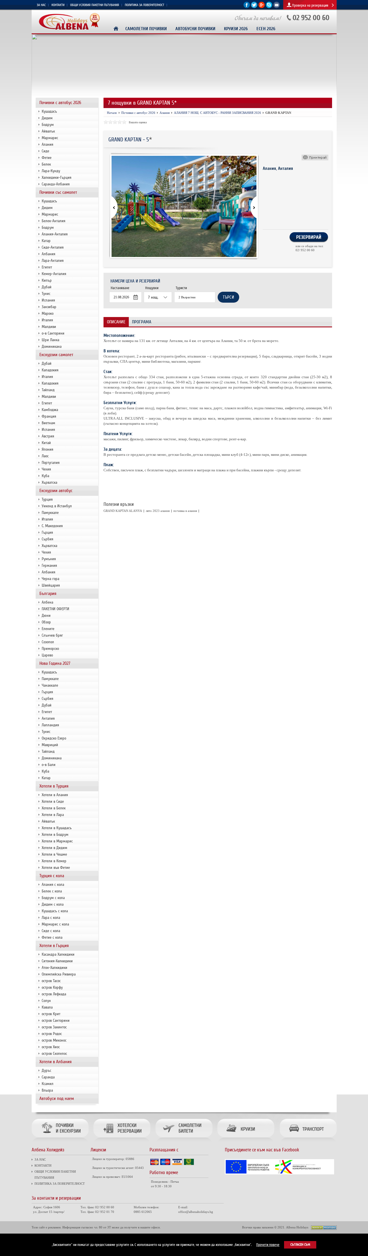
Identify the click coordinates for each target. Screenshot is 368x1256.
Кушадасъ (49, 111)
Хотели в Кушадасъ (57, 828)
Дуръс (46, 1070)
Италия (47, 320)
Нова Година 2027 (54, 663)
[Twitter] (254, 7)
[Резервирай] (308, 241)
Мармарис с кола (55, 924)
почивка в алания (185, 510)
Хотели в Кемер (54, 861)
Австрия (48, 436)
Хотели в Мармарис (57, 841)
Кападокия (50, 370)
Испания (48, 300)
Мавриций (50, 745)
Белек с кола (52, 891)
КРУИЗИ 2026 (236, 28)
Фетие (46, 157)
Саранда (48, 1077)
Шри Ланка (50, 340)
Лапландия (50, 725)
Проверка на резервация (310, 5)
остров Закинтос (54, 1027)
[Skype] (269, 7)
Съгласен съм (300, 1244)
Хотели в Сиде (53, 801)
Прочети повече (267, 1244)
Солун (46, 1000)
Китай (46, 443)
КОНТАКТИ (57, 5)
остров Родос (52, 1034)
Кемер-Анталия (54, 274)
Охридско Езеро (54, 738)
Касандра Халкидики (58, 954)
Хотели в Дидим (54, 848)
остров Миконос (54, 1040)
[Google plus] (261, 7)
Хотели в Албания (55, 1062)
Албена (47, 602)
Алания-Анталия (55, 234)
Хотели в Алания (55, 795)
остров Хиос (51, 1047)
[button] (250, 208)
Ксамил (47, 1084)
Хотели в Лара (53, 815)
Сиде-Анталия (53, 247)
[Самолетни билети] (183, 1142)
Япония (47, 449)
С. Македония (52, 526)
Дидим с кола (53, 904)
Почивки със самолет (58, 192)
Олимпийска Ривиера (59, 974)
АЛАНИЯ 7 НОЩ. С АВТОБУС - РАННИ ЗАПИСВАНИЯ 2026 (217, 112)
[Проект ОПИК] (279, 1173)
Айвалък (48, 131)
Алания (47, 144)
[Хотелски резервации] (121, 1142)
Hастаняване (120, 288)
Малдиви (49, 326)
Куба (45, 476)
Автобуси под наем (56, 1098)
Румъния (49, 559)
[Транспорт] (307, 1142)
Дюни (46, 615)
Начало (112, 112)
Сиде (45, 151)
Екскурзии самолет (56, 355)
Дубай (46, 287)
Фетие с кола (52, 937)
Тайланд (48, 390)
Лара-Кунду (51, 171)
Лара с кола (51, 917)
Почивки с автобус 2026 (60, 102)
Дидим (47, 118)
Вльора (47, 1090)
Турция (47, 499)
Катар (46, 241)
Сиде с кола (51, 931)
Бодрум (48, 124)
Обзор (46, 622)
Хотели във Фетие (56, 867)
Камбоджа (50, 410)
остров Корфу (52, 987)
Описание (116, 322)
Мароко (47, 313)
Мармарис (50, 138)
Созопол (48, 642)
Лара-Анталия (53, 260)
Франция (49, 416)
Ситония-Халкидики (57, 961)
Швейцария (51, 585)
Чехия (46, 469)
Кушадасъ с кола (55, 911)
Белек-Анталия (53, 221)
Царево (47, 655)
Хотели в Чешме (54, 854)
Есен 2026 (265, 28)
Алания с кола (53, 884)
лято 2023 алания (158, 510)
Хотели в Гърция (54, 945)
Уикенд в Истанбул (57, 506)
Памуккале (50, 512)
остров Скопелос (54, 1053)
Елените (48, 629)
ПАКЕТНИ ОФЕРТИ (55, 609)
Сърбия (47, 539)
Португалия (51, 462)
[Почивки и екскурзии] (61, 1142)
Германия (49, 565)
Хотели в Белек (54, 808)
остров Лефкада (54, 994)
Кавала (47, 1007)
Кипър (47, 280)
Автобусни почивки (195, 28)
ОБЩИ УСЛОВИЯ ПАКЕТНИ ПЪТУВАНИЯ (94, 5)
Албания (48, 254)
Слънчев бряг (52, 635)
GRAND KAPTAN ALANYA (122, 510)
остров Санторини (56, 1020)
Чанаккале (50, 685)
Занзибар (49, 307)
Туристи (181, 288)
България (47, 593)
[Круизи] (246, 1142)
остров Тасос (51, 981)
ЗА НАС (41, 5)
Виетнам (48, 423)
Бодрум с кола (53, 898)
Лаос (45, 456)
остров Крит (51, 1014)
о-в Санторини (53, 333)
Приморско (50, 648)
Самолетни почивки (146, 28)
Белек (46, 164)
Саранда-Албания (56, 184)
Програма (141, 322)
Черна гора (50, 579)
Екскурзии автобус (55, 490)
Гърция (47, 532)
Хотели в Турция (53, 786)
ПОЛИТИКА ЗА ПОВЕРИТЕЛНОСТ (144, 5)
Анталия (48, 718)
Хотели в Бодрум (55, 834)
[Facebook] (247, 7)
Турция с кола (51, 876)
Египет (47, 267)
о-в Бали (48, 765)
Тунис (46, 293)
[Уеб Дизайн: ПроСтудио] (324, 1229)
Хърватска (49, 482)
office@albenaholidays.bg (195, 1211)
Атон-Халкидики (54, 967)
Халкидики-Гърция (56, 177)
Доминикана (52, 346)
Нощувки (151, 288)
